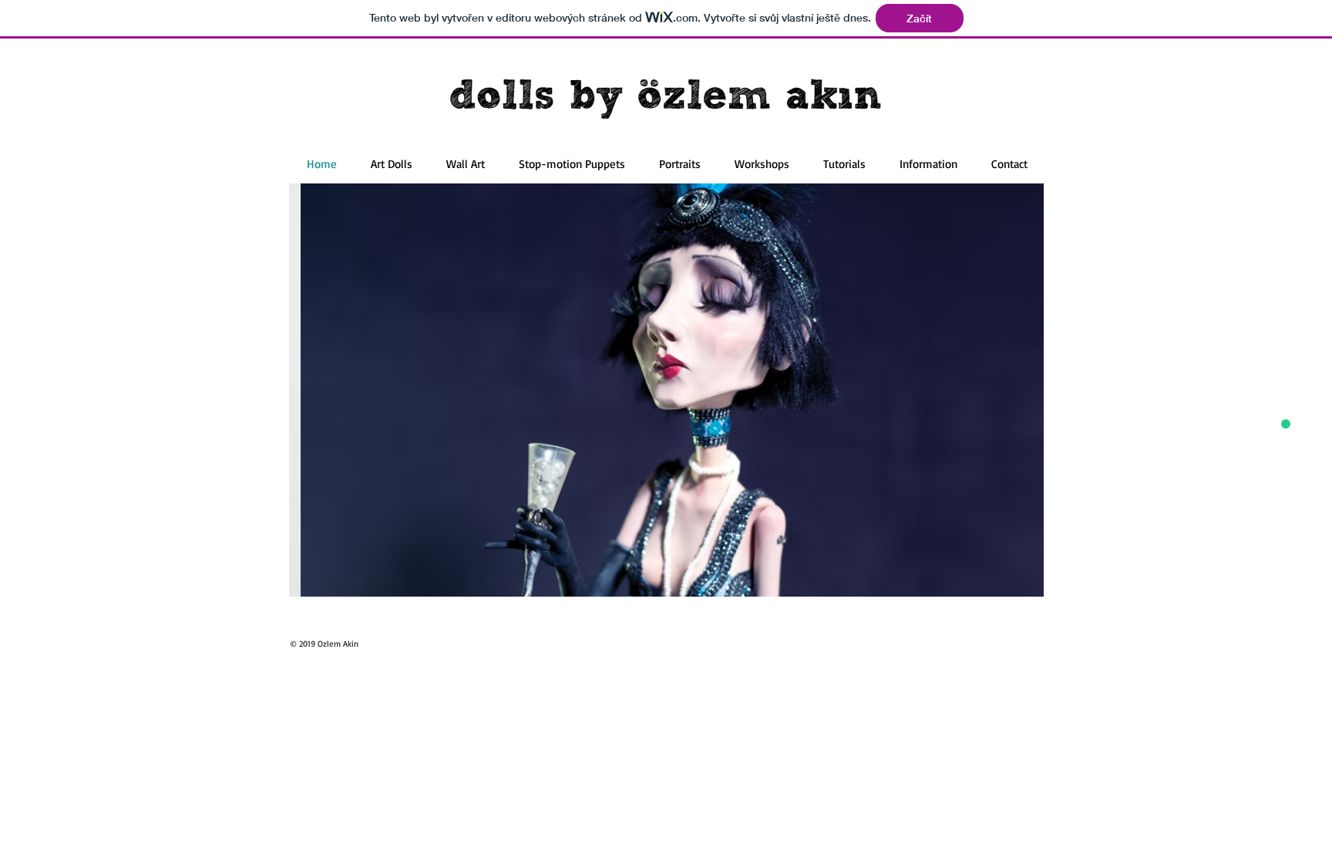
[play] (1011, 583)
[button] (666, 390)
